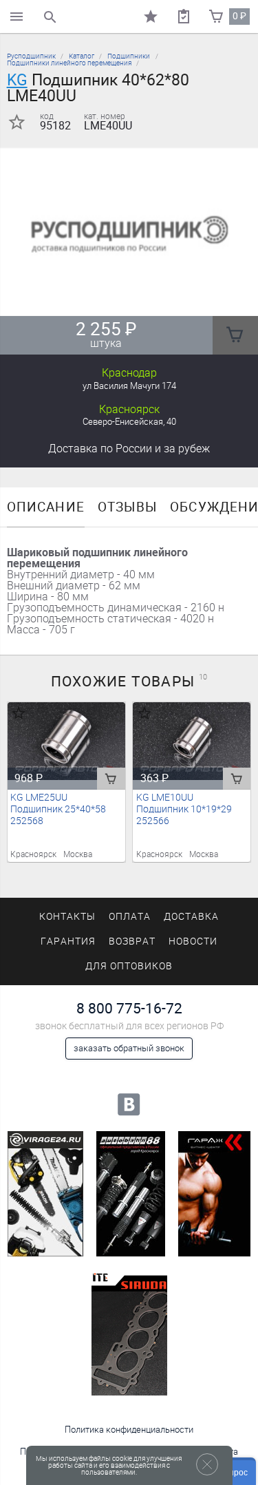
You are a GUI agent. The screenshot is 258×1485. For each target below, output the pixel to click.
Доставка (129, 448)
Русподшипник (31, 56)
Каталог (81, 56)
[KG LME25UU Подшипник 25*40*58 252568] (66, 741)
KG (17, 79)
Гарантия (68, 941)
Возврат (132, 941)
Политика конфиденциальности (129, 1429)
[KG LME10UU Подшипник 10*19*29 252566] (191, 741)
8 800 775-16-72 (129, 1008)
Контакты (67, 917)
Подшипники (128, 56)
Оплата (130, 917)
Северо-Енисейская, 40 (129, 422)
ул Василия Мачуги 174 (129, 386)
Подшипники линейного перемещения (69, 63)
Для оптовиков (128, 966)
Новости (193, 941)
